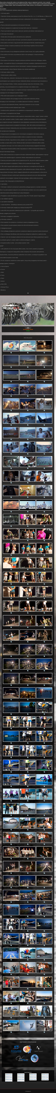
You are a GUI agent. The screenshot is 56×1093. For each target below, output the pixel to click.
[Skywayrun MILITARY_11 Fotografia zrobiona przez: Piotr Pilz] (44, 967)
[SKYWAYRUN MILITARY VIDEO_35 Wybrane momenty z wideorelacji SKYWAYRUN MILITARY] (44, 346)
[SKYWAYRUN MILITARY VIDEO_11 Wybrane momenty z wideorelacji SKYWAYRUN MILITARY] (44, 461)
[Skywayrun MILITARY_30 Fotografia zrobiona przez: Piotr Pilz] (27, 881)
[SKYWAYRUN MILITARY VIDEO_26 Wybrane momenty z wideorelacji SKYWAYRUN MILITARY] (44, 389)
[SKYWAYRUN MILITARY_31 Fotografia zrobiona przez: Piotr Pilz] (44, 693)
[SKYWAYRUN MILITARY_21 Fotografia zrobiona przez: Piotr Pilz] (11, 751)
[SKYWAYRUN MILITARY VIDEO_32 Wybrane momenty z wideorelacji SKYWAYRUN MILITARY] (44, 360)
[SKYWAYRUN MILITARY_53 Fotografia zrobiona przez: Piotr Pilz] (27, 592)
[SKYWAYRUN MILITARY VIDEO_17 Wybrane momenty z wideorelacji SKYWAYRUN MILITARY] (44, 433)
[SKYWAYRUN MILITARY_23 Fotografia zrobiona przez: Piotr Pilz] (27, 736)
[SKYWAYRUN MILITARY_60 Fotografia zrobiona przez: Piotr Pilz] (11, 563)
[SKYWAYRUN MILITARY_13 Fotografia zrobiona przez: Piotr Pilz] (44, 779)
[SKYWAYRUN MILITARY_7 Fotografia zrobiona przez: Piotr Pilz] (44, 808)
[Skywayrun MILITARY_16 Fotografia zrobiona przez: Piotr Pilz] (11, 953)
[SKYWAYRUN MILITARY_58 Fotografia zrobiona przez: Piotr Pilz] (44, 563)
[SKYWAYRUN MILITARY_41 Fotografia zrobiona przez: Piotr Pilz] (27, 649)
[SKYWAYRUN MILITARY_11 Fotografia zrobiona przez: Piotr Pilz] (27, 794)
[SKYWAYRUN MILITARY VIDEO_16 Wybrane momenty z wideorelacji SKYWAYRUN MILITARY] (11, 447)
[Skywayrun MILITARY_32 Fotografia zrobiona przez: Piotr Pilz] (44, 866)
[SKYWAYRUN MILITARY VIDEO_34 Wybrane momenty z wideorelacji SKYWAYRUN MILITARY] (11, 360)
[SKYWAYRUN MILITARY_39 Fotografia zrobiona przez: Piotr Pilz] (11, 664)
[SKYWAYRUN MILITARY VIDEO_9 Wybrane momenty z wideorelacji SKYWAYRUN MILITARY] (27, 476)
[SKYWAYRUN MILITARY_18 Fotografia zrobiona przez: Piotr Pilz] (11, 765)
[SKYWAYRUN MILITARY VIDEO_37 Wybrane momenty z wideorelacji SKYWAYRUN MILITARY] (11, 346)
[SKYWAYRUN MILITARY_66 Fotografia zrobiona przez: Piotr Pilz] (11, 534)
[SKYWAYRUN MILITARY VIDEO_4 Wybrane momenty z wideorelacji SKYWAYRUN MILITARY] (11, 505)
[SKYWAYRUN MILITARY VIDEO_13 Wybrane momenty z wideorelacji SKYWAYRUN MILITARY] (11, 461)
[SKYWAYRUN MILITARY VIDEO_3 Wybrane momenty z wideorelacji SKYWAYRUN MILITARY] (27, 505)
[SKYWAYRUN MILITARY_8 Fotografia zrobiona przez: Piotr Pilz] (27, 808)
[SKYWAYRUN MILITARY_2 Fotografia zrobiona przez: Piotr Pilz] (27, 837)
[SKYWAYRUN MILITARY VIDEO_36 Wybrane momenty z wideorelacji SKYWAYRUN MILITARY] (27, 346)
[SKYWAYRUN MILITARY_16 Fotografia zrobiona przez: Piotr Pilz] (44, 765)
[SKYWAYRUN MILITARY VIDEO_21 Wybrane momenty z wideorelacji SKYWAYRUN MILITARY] (27, 418)
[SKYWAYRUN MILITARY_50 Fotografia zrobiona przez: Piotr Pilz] (27, 606)
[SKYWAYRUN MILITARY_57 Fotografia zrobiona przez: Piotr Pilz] (11, 577)
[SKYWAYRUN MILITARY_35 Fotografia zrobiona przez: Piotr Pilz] (27, 678)
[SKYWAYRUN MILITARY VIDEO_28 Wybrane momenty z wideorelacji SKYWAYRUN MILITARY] (11, 389)
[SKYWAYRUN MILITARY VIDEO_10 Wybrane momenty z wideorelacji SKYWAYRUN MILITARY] (11, 476)
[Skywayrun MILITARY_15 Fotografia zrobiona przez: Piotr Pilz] (27, 953)
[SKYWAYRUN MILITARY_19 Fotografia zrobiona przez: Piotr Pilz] (44, 751)
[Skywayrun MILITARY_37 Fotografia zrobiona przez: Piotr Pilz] (11, 852)
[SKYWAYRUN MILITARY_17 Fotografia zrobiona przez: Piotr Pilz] (27, 765)
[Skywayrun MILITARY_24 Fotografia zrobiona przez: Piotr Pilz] (27, 910)
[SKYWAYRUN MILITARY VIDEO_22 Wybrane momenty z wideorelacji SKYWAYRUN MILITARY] (11, 418)
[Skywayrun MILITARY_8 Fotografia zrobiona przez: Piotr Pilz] (44, 982)
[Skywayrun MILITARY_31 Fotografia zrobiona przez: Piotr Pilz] (11, 881)
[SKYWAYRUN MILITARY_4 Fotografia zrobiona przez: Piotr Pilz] (44, 823)
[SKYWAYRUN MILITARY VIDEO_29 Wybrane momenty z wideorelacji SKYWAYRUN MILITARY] (44, 375)
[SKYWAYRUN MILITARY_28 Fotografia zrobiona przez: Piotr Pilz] (44, 707)
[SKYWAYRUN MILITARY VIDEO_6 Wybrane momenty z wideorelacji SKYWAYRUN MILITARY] (27, 490)
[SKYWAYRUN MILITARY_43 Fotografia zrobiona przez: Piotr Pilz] (44, 635)
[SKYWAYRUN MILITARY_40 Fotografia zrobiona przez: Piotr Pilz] (44, 649)
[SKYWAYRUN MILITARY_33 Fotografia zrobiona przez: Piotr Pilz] (11, 693)
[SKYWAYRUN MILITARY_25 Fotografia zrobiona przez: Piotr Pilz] (44, 722)
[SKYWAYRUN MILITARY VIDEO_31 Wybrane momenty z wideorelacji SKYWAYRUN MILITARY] (11, 375)
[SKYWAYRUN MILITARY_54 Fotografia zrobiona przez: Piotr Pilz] (11, 592)
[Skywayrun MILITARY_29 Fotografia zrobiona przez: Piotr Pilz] (44, 881)
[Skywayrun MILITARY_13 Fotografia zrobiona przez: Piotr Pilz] (11, 967)
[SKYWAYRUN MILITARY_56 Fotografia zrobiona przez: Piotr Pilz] (27, 577)
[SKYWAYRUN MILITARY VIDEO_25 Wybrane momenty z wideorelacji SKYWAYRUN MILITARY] (11, 404)
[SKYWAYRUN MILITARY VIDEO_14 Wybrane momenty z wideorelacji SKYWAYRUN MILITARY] (44, 447)
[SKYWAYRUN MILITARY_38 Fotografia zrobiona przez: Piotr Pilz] (27, 664)
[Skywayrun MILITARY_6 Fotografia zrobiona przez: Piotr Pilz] (27, 996)
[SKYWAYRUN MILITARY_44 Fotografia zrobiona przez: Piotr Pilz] (27, 635)
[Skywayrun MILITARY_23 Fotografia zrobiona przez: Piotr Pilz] (44, 910)
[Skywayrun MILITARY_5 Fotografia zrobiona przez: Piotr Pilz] (44, 996)
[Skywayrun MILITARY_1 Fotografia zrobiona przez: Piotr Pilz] (11, 1025)
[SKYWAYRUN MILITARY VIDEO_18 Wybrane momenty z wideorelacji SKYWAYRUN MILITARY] (27, 433)
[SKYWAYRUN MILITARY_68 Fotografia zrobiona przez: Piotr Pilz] (27, 519)
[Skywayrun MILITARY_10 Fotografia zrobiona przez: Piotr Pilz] (11, 982)
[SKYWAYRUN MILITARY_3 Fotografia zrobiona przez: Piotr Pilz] (11, 837)
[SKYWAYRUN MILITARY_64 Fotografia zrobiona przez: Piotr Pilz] (44, 534)
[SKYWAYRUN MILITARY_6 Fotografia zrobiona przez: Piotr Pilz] (11, 823)
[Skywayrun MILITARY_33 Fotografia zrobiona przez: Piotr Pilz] (27, 866)
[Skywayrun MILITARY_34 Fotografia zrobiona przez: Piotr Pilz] (11, 866)
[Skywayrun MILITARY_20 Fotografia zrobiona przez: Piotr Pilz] (44, 924)
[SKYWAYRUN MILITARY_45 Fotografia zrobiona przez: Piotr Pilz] (11, 635)
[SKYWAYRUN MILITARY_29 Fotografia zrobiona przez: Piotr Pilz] (27, 707)
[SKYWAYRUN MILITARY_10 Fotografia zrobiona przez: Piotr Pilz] (44, 794)
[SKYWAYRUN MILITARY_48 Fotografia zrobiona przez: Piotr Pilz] (11, 620)
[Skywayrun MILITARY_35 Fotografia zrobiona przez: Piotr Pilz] (44, 852)
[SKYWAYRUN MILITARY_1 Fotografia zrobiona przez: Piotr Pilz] (44, 837)
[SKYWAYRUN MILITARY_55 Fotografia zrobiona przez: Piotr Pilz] (44, 577)
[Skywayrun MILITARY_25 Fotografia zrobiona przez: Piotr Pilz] (11, 910)
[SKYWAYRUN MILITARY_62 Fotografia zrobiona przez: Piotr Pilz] (27, 548)
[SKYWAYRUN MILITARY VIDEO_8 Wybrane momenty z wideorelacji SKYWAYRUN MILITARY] (44, 476)
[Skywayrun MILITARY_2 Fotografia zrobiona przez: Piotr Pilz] (44, 1011)
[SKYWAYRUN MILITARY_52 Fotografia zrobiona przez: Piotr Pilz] (44, 592)
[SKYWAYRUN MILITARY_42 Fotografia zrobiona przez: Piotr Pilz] (11, 649)
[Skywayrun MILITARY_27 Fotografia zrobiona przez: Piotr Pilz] (27, 895)
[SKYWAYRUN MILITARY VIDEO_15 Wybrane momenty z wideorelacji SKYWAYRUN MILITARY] (27, 447)
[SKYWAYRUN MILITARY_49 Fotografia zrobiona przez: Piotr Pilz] (44, 606)
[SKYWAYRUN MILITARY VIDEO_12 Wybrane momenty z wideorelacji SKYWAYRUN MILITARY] (27, 461)
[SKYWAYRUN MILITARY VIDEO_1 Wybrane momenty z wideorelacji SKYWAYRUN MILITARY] (11, 519)
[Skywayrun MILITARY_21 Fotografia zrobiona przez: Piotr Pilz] (27, 924)
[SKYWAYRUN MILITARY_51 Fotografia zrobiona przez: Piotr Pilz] (11, 606)
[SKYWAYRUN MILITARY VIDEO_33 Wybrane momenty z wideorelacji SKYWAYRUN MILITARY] (27, 360)
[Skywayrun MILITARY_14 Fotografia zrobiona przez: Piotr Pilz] (44, 953)
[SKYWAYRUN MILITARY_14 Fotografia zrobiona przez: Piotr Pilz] (27, 779)
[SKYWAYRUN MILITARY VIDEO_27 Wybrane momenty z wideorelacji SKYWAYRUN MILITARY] (27, 389)
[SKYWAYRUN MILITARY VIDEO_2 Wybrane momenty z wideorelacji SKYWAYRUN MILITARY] (44, 505)
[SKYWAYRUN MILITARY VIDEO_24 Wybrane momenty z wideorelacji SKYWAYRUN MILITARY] (27, 404)
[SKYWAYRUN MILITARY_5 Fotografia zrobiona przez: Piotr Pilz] (27, 823)
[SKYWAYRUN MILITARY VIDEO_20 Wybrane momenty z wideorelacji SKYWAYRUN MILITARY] (44, 418)
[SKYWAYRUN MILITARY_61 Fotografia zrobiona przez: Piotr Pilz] (44, 548)
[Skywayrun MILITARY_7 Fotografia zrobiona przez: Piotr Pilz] (11, 996)
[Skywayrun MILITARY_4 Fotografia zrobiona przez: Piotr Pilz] (11, 1011)
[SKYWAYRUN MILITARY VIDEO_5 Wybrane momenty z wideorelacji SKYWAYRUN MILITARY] (44, 490)
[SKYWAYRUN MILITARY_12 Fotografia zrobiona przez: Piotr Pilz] (11, 794)
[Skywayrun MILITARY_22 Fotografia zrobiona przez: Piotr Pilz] (11, 924)
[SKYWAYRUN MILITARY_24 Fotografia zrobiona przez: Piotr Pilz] (11, 736)
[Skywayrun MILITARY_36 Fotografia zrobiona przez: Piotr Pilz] (27, 852)
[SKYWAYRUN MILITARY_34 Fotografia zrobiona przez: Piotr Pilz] (44, 678)
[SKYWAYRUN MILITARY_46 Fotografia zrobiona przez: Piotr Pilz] (44, 620)
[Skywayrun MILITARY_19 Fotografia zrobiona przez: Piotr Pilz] (11, 938)
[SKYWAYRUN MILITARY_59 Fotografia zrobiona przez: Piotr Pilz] (27, 563)
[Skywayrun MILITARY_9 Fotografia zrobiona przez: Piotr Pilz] (27, 982)
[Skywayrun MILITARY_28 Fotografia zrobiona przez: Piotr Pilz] (11, 895)
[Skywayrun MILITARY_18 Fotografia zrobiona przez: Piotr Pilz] (27, 938)
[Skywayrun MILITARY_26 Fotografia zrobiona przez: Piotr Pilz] (44, 895)
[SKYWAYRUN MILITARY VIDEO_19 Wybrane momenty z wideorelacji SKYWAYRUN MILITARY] (11, 433)
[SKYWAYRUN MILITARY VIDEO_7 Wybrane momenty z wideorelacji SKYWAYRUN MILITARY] (11, 490)
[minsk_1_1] (27, 1025)
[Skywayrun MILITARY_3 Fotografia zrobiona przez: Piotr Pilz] (27, 1011)
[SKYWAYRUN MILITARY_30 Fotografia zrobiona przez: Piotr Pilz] (11, 707)
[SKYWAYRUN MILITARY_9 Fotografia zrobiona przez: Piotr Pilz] (11, 808)
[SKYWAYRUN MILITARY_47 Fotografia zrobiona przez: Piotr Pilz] (27, 620)
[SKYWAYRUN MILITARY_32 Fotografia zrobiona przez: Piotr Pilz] (27, 693)
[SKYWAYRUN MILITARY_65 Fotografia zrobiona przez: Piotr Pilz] (27, 534)
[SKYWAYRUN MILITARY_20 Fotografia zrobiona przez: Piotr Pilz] (27, 751)
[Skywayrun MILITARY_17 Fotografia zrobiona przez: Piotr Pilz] (44, 938)
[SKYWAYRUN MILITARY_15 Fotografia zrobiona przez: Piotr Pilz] (11, 779)
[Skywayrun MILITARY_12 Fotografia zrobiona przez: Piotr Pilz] (27, 967)
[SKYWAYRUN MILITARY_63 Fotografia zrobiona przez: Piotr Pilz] (11, 548)
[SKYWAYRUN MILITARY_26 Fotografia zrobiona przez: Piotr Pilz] (27, 722)
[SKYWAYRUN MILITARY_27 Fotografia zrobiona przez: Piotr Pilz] (11, 722)
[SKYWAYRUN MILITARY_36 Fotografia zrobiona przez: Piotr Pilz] (11, 678)
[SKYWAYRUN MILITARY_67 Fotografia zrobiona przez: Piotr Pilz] (44, 519)
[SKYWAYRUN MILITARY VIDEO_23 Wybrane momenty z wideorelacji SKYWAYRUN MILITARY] (44, 404)
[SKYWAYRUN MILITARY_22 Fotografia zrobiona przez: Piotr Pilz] (44, 736)
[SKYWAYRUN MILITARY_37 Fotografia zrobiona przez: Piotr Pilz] (44, 664)
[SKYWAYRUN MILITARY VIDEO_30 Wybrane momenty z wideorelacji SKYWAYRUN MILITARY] (27, 375)
